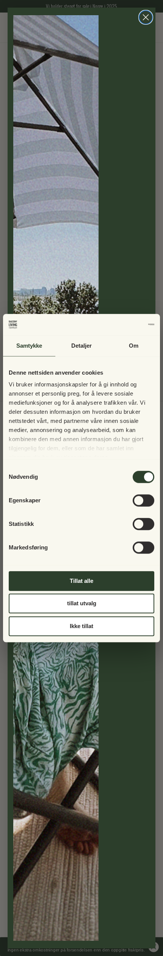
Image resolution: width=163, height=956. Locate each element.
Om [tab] (133, 345)
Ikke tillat (81, 626)
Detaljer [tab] (81, 345)
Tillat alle (81, 581)
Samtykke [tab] (29, 345)
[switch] (143, 500)
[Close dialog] (145, 17)
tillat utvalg (81, 603)
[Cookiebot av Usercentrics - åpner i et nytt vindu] (121, 324)
